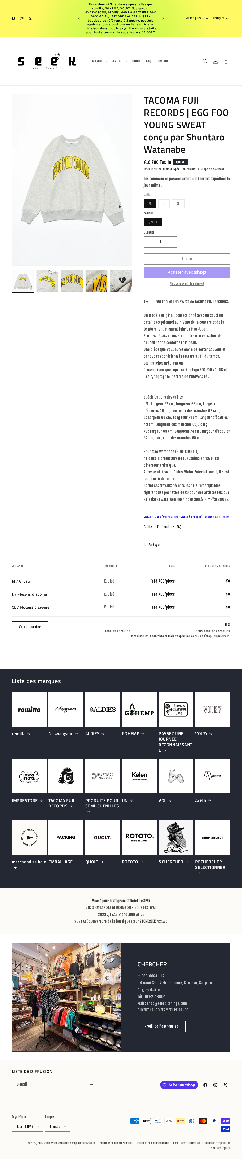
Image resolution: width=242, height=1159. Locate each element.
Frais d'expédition (174, 169)
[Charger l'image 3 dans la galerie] (72, 281)
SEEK (40, 1143)
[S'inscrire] (91, 1084)
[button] (99, 61)
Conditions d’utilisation (186, 1143)
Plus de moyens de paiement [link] (187, 283)
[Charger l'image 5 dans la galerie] (121, 281)
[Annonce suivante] (163, 18)
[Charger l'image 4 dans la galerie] (96, 281)
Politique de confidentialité (153, 1143)
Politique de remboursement (116, 1143)
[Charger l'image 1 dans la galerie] (23, 281)
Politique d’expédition (217, 1143)
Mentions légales (220, 1148)
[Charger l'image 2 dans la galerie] (47, 281)
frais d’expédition (179, 636)
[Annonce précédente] (79, 18)
